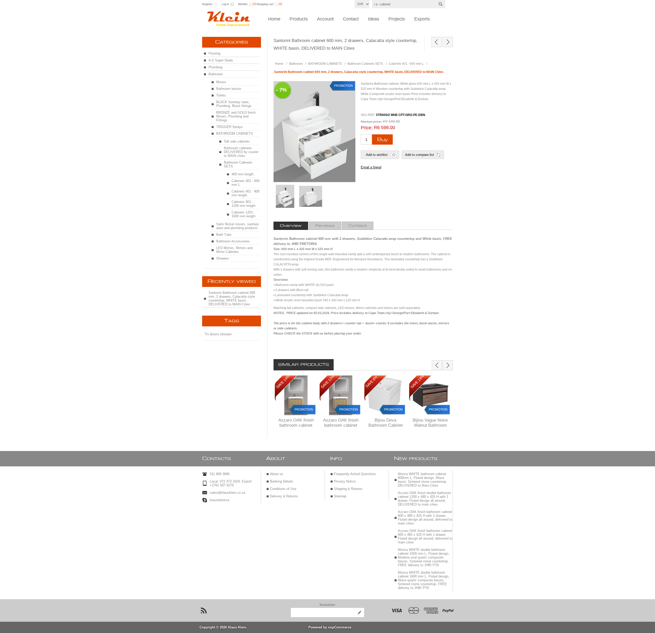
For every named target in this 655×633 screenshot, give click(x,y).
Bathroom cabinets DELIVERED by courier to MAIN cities (241, 152)
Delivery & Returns (284, 496)
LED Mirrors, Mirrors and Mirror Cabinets (234, 250)
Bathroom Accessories (233, 241)
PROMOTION (303, 409)
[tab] (291, 226)
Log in (225, 4)
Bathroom (216, 74)
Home (274, 19)
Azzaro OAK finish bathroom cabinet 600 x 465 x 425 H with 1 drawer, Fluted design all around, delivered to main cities (425, 536)
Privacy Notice (345, 481)
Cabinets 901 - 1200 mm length (243, 204)
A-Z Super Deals (221, 60)
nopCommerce (339, 627)
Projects (396, 19)
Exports (422, 19)
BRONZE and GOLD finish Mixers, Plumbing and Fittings (236, 116)
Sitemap (340, 496)
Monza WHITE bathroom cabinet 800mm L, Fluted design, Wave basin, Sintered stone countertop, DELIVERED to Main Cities (422, 479)
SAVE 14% (282, 381)
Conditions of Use (283, 489)
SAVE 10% (327, 381)
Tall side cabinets (237, 141)
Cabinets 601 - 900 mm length (245, 193)
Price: (367, 127)
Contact (351, 19)
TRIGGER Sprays (229, 127)
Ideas (373, 19)
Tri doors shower (218, 334)
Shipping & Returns (348, 489)
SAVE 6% (371, 382)
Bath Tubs (224, 235)
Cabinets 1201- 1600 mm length (243, 214)
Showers (222, 258)
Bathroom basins (228, 89)
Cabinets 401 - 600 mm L (245, 183)
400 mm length (243, 174)
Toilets (221, 95)
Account (325, 19)
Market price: (371, 122)
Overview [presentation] (291, 226)
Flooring (214, 53)
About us (276, 474)
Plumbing (215, 67)
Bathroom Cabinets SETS (238, 164)
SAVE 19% (417, 381)
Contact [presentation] (357, 226)
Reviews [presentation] (325, 226)
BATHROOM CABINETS (234, 133)
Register (207, 4)
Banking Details (281, 481)
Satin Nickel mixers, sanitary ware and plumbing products (237, 226)
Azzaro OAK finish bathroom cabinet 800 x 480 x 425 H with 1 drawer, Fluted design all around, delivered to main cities (425, 517)
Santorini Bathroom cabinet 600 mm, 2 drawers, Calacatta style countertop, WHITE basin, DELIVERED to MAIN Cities (232, 298)
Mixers (221, 82)
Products (299, 19)
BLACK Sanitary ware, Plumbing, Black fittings (234, 104)
